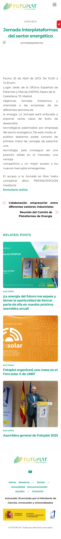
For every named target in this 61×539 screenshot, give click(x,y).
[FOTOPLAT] (20, 9)
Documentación (37, 486)
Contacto (37, 491)
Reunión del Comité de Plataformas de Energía (35, 214)
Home (12, 482)
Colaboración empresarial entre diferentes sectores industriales (33, 204)
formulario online (15, 189)
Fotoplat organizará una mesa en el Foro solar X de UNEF (30, 372)
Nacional (8, 291)
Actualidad (18, 486)
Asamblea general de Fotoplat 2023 (30, 435)
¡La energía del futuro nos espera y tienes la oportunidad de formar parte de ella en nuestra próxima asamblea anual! (29, 302)
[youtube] (30, 471)
